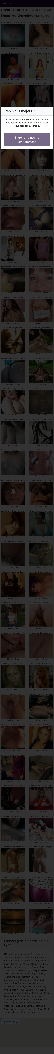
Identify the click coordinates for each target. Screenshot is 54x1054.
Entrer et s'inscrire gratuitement (27, 140)
